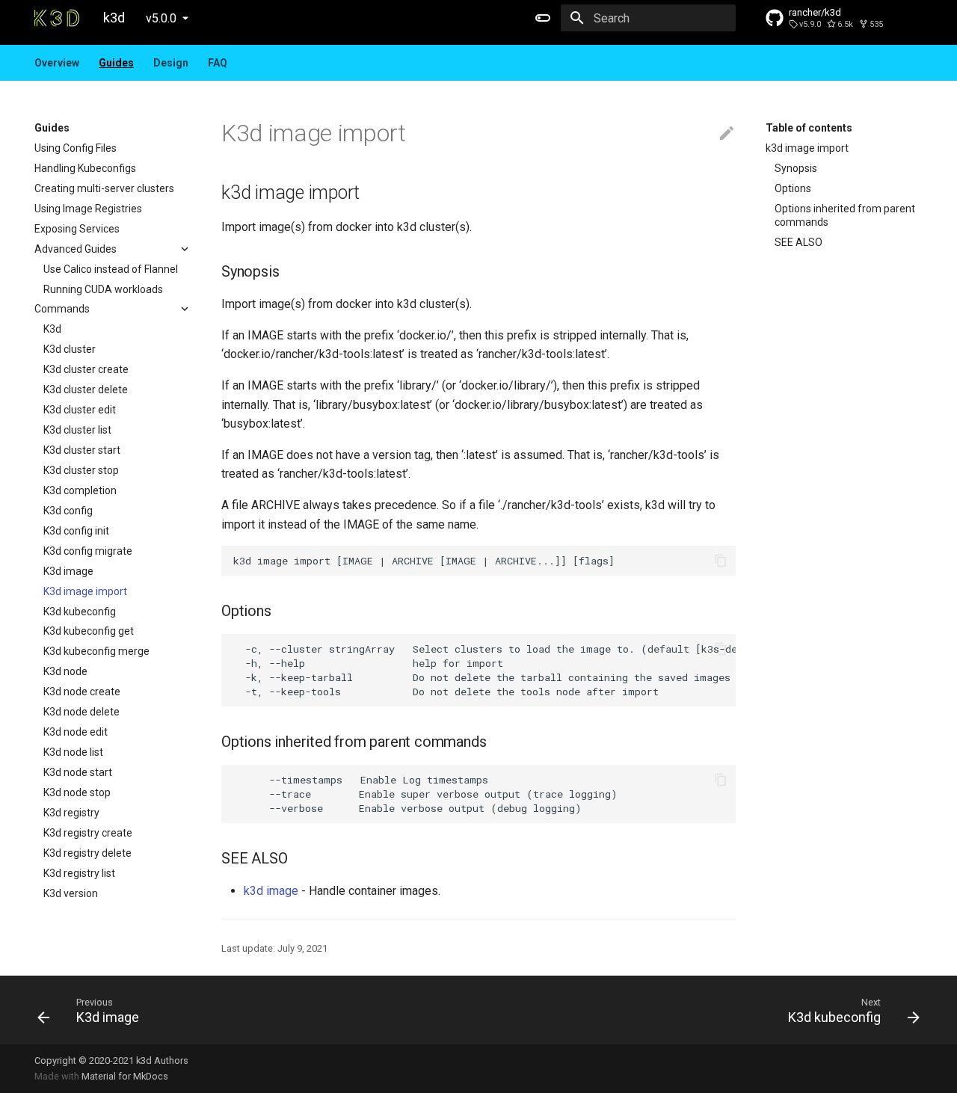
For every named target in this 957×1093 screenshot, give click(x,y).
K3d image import (85, 591)
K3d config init (76, 531)
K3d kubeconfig (79, 612)
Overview (56, 63)
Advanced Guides (75, 249)
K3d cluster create (86, 369)
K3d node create (81, 692)
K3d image (68, 571)
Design (170, 63)
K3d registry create (87, 833)
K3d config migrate (87, 551)
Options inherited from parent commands (845, 215)
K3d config (68, 511)
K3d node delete (81, 712)
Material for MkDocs (124, 1076)
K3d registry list (79, 873)
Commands (62, 309)
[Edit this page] (727, 134)
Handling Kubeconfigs (85, 168)
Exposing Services (77, 229)
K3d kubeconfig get (88, 631)
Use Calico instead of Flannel (110, 269)
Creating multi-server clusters (104, 188)
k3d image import (807, 148)
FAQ (217, 63)
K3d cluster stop (81, 470)
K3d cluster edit (79, 410)
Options (793, 188)
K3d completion (80, 490)
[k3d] (56, 18)
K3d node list (73, 752)
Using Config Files (75, 148)
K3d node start (77, 772)
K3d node (65, 671)
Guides (116, 63)
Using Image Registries (88, 209)
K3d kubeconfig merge (96, 651)
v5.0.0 (161, 18)
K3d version (70, 893)
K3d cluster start (81, 450)
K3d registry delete (87, 853)
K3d (52, 329)
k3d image (271, 891)
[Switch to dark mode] (543, 18)
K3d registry (71, 813)
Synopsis (796, 168)
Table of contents (809, 128)
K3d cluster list (77, 430)
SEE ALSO (798, 242)
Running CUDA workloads (103, 289)
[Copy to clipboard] (721, 561)
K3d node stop (77, 792)
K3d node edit (75, 732)
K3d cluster (69, 349)
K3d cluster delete (85, 389)
